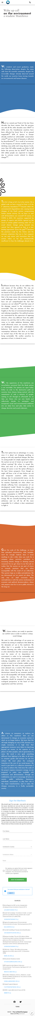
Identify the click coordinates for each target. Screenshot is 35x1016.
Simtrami (22, 1013)
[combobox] (17, 847)
